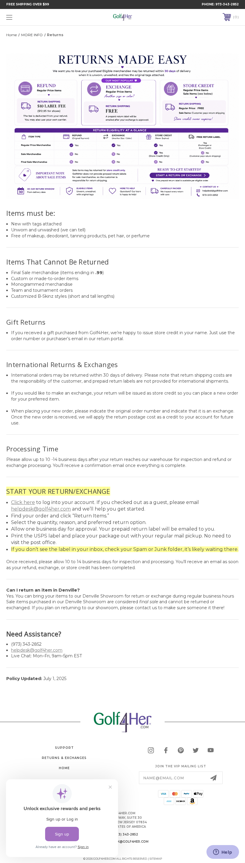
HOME (64, 768)
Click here (23, 502)
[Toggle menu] (29, 17)
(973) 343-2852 (125, 834)
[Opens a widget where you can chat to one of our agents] (222, 852)
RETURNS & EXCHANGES (64, 758)
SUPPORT (64, 748)
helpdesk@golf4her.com (41, 509)
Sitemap (156, 858)
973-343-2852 (227, 4)
